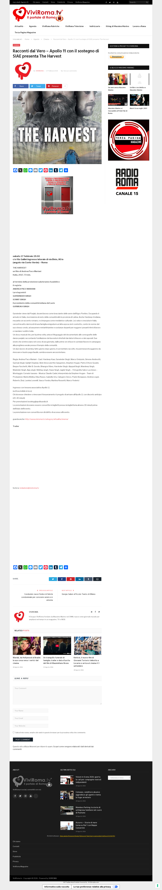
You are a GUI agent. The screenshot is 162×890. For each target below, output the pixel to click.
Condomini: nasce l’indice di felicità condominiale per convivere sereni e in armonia (37, 597)
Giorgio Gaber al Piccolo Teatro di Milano (78, 594)
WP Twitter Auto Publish (71, 882)
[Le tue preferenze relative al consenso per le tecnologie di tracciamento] (157, 885)
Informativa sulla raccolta (56, 886)
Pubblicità (61, 2)
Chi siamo (36, 2)
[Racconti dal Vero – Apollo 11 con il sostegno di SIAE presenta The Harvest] (57, 128)
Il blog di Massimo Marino (117, 26)
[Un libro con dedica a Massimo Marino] (139, 79)
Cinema (16, 45)
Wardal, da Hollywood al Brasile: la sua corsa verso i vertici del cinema (27, 660)
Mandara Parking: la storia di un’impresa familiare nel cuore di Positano (89, 810)
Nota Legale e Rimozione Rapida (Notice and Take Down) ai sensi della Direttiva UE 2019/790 (87, 836)
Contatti (45, 2)
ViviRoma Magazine (82, 2)
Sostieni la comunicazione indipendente (123, 53)
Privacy (70, 2)
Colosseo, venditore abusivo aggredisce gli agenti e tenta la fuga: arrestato (88, 795)
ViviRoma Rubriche (50, 26)
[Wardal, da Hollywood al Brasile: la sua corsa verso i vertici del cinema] (27, 646)
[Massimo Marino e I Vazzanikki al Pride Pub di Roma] (118, 100)
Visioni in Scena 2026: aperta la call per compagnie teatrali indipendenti (88, 780)
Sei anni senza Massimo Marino (117, 89)
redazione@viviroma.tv (29, 488)
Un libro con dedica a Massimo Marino (138, 89)
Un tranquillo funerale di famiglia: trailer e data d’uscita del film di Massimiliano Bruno (56, 660)
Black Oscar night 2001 (138, 108)
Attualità (19, 26)
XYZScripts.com (93, 882)
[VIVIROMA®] (38, 14)
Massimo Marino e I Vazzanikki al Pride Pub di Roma (117, 111)
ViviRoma (40, 71)
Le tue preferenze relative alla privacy (92, 886)
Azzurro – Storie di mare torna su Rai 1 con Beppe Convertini (86, 825)
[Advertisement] (57, 233)
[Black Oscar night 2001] (139, 100)
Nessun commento (70, 71)
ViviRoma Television (74, 26)
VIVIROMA (53, 878)
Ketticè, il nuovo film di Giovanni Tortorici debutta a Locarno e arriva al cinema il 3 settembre (86, 662)
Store (53, 2)
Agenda (32, 26)
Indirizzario (95, 26)
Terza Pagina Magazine (25, 32)
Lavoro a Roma (139, 26)
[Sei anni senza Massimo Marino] (118, 79)
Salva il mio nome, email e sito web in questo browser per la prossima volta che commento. (50, 733)
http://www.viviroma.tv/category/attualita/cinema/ (46, 419)
